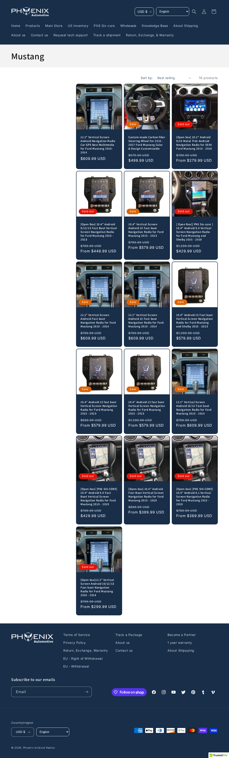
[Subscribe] (86, 692)
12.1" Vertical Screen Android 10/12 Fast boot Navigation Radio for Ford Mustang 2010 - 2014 (194, 407)
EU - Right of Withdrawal (82, 658)
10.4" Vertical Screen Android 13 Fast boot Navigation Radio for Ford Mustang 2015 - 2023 (146, 230)
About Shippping (181, 650)
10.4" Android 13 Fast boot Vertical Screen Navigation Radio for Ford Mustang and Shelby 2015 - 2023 (194, 320)
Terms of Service (76, 635)
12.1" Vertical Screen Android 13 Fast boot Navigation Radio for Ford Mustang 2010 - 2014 (146, 320)
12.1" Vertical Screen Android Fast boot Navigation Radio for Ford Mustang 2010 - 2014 (98, 320)
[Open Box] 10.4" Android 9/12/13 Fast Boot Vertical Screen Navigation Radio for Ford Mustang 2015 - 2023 (99, 232)
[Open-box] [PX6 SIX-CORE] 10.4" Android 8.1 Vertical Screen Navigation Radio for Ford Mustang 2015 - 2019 (194, 496)
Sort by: (147, 78)
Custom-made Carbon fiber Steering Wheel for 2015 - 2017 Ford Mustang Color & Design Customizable (146, 142)
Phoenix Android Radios (39, 747)
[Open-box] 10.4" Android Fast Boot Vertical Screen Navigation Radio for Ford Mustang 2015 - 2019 (146, 494)
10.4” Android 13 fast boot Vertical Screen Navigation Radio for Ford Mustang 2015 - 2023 (99, 407)
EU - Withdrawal (76, 666)
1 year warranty (180, 642)
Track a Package (128, 635)
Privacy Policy (74, 642)
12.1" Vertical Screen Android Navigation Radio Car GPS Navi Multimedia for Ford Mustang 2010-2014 (98, 144)
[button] (194, 12)
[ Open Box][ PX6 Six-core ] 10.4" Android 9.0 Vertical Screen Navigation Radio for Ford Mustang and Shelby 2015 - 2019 (194, 232)
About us (122, 642)
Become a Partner (182, 635)
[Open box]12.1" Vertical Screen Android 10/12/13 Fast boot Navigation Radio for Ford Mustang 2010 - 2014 (97, 587)
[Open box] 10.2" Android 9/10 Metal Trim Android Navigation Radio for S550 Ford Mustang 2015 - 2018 (194, 142)
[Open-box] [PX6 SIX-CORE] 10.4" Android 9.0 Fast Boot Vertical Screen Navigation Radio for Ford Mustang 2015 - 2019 (99, 496)
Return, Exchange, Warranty (85, 650)
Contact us (124, 650)
